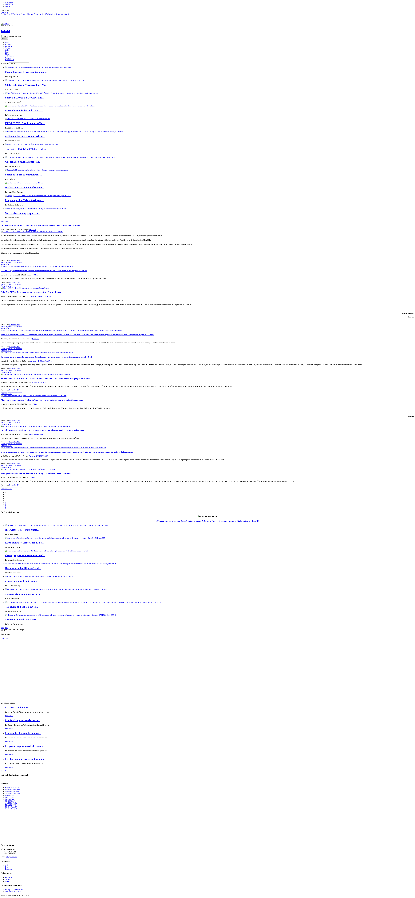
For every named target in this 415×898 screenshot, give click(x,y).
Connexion (9, 5)
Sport (7, 52)
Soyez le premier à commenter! (11, 262)
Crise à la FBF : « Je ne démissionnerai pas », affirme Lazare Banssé (31, 292)
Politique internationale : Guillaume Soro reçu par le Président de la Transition (36, 473)
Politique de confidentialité (14, 890)
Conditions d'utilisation (13, 891)
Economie (8, 46)
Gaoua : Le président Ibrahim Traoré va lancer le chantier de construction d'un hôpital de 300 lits (44, 271)
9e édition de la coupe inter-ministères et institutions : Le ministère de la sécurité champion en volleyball (46, 357)
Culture (7, 50)
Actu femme (9, 56)
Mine (7, 54)
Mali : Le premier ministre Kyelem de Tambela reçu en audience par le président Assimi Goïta (42, 400)
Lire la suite (9, 716)
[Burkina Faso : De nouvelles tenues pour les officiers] (24, 183)
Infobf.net (32, 230)
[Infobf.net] (5, 24)
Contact (7, 6)
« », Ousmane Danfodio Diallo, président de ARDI (207, 521)
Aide (7, 865)
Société (7, 48)
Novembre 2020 (14, 261)
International (9, 60)
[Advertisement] (66, 654)
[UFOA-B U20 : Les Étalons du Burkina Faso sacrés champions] (27, 119)
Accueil (7, 42)
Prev (6, 221)
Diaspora (8, 58)
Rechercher (5, 63)
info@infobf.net (11, 857)
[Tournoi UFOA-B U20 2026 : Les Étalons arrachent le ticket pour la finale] (31, 144)
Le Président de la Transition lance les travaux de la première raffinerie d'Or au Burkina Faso (42, 430)
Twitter (7, 879)
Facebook (8, 877)
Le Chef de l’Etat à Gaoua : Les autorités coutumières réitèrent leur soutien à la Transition (41, 225)
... (5, 500)
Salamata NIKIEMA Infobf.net (40, 296)
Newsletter (9, 3)
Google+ (8, 881)
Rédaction (8, 869)
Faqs (6, 867)
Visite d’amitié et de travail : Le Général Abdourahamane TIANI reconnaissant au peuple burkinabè (45, 378)
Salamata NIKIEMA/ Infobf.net (41, 361)
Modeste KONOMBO (39, 382)
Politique (8, 44)
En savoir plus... (6, 264)
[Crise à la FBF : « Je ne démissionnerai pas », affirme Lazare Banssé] (25, 288)
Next (2, 221)
